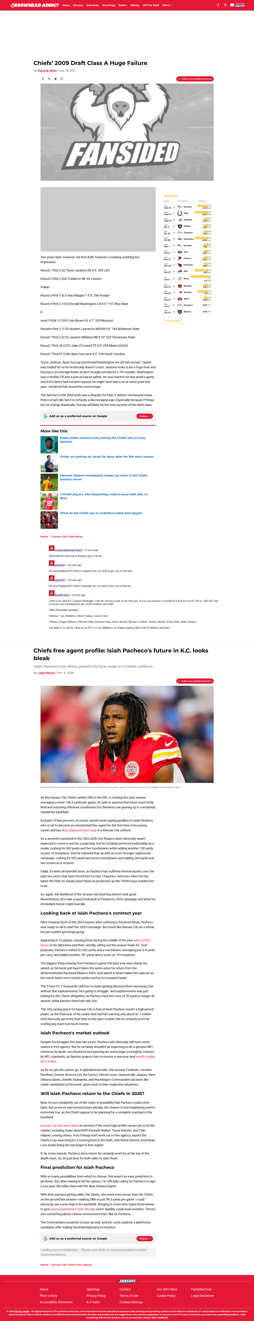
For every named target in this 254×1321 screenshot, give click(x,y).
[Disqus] (134, 587)
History (134, 5)
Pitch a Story (48, 1295)
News (66, 5)
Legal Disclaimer (202, 1295)
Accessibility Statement (56, 1302)
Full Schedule (173, 320)
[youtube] (232, 4)
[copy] (61, 78)
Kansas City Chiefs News (67, 536)
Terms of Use (129, 1295)
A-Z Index (93, 1302)
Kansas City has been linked (60, 1125)
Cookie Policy (166, 1295)
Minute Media (21, 1311)
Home (44, 536)
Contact (125, 1289)
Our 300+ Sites (167, 1289)
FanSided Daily (201, 1289)
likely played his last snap (79, 830)
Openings (93, 1289)
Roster (123, 5)
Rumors (78, 5)
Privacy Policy (96, 1295)
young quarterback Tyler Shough (72, 1209)
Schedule (93, 5)
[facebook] (218, 4)
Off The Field (151, 5)
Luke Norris (46, 672)
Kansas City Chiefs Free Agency (72, 1264)
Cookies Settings (131, 1302)
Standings (108, 5)
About (44, 1289)
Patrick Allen (47, 70)
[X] (225, 4)
